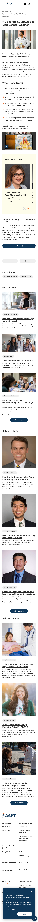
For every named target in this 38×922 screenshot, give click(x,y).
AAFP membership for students (17, 360)
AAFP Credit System (25, 856)
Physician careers (24, 877)
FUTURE (5, 878)
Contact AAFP (6, 838)
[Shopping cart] (25, 4)
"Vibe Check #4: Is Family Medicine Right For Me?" (14, 784)
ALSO (21, 844)
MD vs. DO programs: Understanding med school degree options (18, 402)
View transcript (24, 874)
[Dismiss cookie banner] (30, 891)
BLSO (21, 848)
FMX (3, 874)
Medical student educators (24, 831)
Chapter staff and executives (25, 886)
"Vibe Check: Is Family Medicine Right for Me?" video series (17, 665)
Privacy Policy (20, 909)
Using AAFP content (8, 852)
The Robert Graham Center (8, 883)
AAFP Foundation (8, 866)
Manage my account (26, 866)
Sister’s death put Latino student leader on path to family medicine (18, 592)
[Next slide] (29, 208)
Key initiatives (6, 830)
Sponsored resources (26, 881)
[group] (17, 183)
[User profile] (29, 4)
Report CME (23, 870)
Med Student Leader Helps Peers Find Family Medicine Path (18, 478)
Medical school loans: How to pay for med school (18, 319)
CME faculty (23, 852)
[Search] (33, 4)
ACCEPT (23, 914)
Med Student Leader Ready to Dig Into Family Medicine (18, 536)
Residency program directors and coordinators (25, 838)
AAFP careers (6, 834)
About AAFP (6, 826)
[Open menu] (3, 4)
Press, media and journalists (8, 847)
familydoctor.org (7, 870)
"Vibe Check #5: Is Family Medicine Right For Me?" (15, 725)
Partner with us (24, 826)
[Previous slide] (24, 208)
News (4, 842)
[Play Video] (6, 146)
